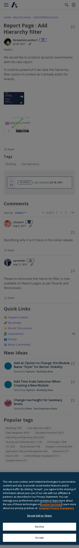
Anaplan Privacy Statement (56, 508)
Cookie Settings (51, 504)
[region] (39, 508)
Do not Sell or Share (39, 515)
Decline (39, 526)
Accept (39, 537)
